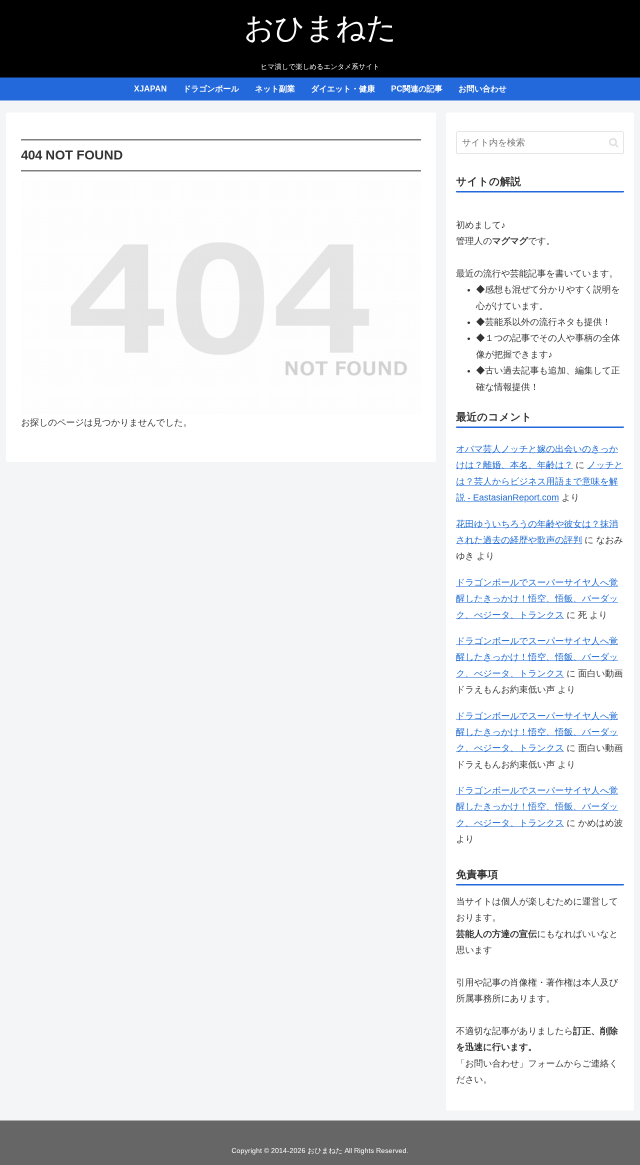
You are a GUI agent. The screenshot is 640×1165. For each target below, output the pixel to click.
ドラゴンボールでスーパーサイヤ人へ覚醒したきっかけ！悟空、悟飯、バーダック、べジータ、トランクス (537, 599)
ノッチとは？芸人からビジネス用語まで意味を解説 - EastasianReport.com (539, 481)
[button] (613, 142)
